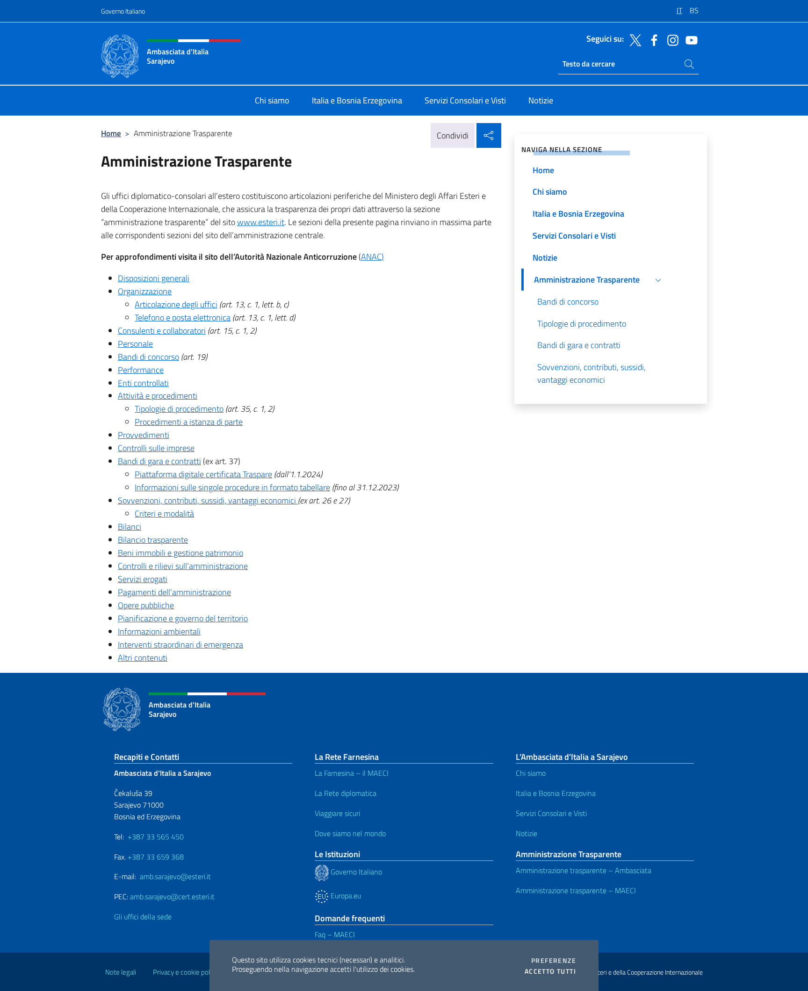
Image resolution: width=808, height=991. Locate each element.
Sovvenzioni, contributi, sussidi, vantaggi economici (208, 500)
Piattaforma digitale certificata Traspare (203, 474)
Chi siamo (531, 773)
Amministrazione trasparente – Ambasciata (583, 870)
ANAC (371, 256)
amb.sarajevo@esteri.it (175, 876)
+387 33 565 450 (156, 836)
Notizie (526, 833)
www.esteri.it (260, 222)
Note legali (120, 972)
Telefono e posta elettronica (183, 317)
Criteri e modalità (164, 513)
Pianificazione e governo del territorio (183, 618)
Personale (135, 343)
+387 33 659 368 (156, 856)
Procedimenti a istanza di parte (189, 421)
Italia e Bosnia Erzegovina (556, 793)
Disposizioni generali (153, 278)
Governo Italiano (123, 11)
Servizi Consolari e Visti (551, 813)
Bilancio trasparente (153, 539)
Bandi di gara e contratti (159, 461)
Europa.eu (345, 895)
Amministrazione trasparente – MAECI (576, 890)
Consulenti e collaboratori (162, 330)
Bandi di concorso (148, 356)
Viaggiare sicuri (337, 813)
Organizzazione (145, 291)
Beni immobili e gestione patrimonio (180, 553)
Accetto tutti (550, 971)
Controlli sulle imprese (156, 448)
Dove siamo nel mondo (350, 833)
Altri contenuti (142, 657)
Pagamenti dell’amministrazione (174, 592)
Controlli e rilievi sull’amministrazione (183, 566)
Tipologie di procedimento (179, 408)
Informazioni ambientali (159, 631)
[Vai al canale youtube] (689, 39)
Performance (141, 370)
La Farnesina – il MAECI (352, 773)
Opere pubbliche (146, 605)
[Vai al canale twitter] (633, 39)
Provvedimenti (143, 435)
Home (111, 133)
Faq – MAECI (335, 934)
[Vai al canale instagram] (670, 39)
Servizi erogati (142, 579)
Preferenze (553, 960)
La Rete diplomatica (345, 793)
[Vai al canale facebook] (651, 39)
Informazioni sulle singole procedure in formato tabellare (232, 487)
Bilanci (129, 526)
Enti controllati (143, 383)
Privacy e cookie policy (185, 972)
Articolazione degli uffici (176, 304)
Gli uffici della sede (143, 916)
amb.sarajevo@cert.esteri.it (172, 896)
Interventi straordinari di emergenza (180, 644)
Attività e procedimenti (157, 395)
